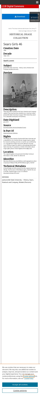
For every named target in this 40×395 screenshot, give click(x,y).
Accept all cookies (20, 384)
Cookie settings (28, 376)
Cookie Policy (28, 378)
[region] (20, 379)
